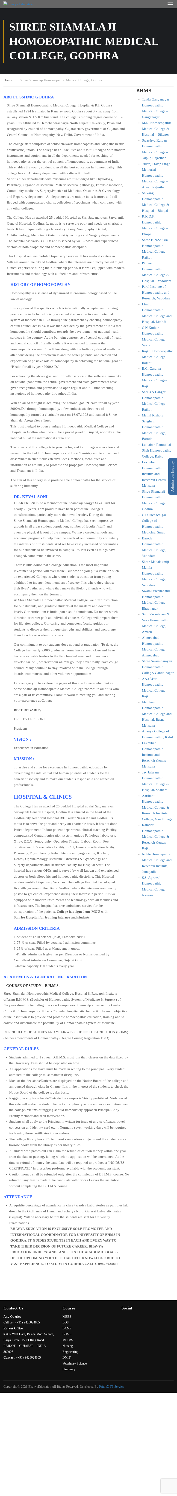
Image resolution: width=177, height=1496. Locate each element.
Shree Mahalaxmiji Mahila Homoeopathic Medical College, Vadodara (155, 573)
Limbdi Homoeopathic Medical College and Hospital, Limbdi (157, 313)
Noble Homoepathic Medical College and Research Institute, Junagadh (157, 863)
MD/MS (67, 1340)
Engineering (70, 1352)
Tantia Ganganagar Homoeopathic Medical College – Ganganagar (155, 108)
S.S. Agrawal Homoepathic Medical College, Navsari (154, 886)
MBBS (66, 1316)
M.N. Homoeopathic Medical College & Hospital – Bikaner (156, 128)
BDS (65, 1322)
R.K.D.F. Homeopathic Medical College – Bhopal (155, 225)
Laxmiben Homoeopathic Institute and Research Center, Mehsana (154, 473)
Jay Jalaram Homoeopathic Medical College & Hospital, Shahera (155, 781)
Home (7, 80)
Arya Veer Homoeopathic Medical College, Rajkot (154, 687)
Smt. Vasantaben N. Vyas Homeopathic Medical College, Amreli (156, 623)
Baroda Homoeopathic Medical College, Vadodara (154, 547)
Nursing (67, 1346)
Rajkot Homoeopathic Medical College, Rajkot (158, 357)
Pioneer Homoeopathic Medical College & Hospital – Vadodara (156, 272)
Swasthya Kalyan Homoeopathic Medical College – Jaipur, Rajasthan (155, 149)
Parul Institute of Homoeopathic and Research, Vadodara (156, 292)
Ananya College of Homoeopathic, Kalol (157, 734)
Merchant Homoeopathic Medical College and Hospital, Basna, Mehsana (157, 713)
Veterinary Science (74, 1363)
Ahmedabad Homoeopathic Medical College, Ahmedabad (154, 646)
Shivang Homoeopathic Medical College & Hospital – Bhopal (155, 201)
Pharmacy (68, 1369)
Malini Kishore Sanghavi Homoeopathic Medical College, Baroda (154, 427)
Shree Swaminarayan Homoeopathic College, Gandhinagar (158, 667)
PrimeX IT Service (111, 1386)
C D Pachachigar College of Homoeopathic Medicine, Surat (154, 523)
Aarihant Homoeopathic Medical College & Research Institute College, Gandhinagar (158, 807)
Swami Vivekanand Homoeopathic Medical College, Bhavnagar (156, 599)
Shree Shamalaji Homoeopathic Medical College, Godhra (154, 500)
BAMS (66, 1328)
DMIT (66, 1357)
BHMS (66, 1334)
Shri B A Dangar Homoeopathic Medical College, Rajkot (154, 400)
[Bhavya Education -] (21, 4)
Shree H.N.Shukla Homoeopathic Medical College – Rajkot (155, 248)
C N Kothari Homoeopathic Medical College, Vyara (154, 336)
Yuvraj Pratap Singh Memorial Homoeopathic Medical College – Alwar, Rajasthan (156, 175)
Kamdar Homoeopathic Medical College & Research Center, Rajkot (155, 836)
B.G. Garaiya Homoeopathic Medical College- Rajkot (154, 377)
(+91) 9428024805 (28, 1357)
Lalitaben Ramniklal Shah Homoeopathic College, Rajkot (156, 450)
